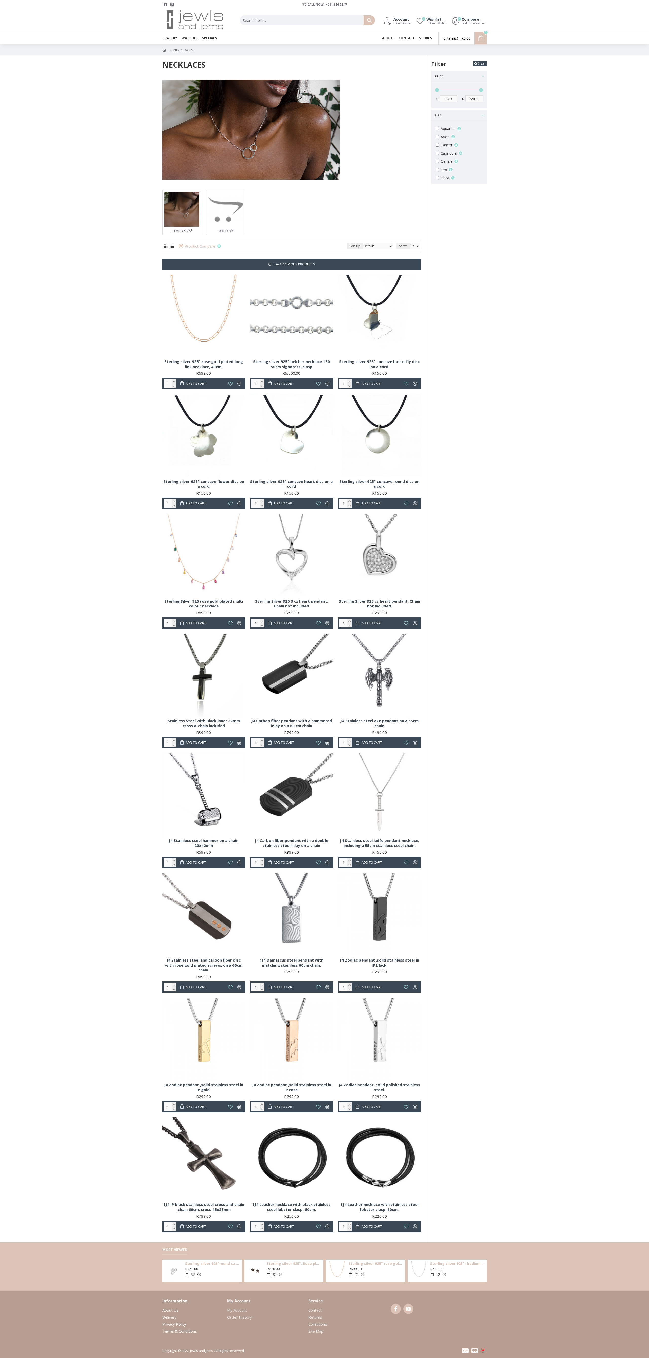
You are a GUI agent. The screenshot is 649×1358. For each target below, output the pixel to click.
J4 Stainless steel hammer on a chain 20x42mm (203, 843)
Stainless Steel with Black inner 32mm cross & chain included (204, 723)
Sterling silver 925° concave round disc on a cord (379, 484)
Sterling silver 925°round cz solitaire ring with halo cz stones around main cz (212, 1263)
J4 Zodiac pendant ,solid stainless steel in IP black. (379, 963)
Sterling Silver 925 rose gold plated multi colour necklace (203, 604)
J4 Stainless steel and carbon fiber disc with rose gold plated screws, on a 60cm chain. (203, 965)
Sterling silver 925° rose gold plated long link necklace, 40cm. (203, 364)
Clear (481, 63)
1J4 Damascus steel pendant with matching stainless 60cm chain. (291, 963)
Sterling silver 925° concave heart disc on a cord (291, 484)
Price (438, 76)
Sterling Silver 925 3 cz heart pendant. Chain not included (291, 604)
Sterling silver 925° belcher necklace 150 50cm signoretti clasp (291, 364)
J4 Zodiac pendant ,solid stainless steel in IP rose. (291, 1087)
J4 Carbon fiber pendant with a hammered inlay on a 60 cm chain (291, 723)
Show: (403, 246)
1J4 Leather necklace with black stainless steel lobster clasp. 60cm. (291, 1207)
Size (437, 115)
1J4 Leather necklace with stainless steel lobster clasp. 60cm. (379, 1207)
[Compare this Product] (239, 862)
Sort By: (355, 246)
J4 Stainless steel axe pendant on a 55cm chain (379, 723)
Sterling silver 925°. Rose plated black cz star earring (294, 1263)
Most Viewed (174, 1249)
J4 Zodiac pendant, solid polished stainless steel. (379, 1087)
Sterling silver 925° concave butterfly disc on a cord (379, 364)
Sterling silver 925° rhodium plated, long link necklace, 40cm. (457, 1263)
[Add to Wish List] (230, 862)
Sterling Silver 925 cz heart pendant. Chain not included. (379, 604)
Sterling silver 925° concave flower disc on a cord (203, 484)
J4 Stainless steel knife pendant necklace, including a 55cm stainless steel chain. (379, 843)
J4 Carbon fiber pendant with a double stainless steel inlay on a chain (291, 843)
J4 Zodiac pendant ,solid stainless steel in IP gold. (203, 1087)
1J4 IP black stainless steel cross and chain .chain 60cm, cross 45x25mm (203, 1207)
